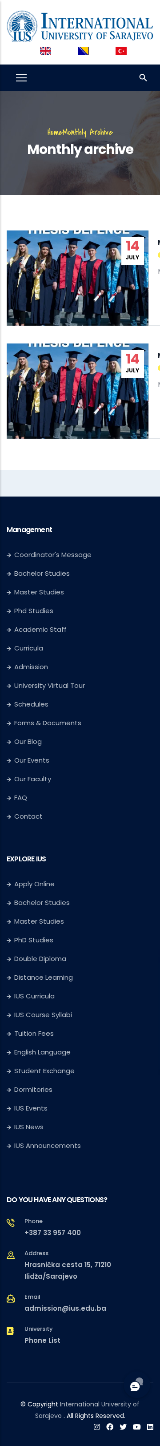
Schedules (31, 704)
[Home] (80, 24)
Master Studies (39, 592)
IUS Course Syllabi (43, 1014)
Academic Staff (40, 629)
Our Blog (28, 741)
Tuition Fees (34, 1033)
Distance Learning (43, 977)
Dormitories (33, 1089)
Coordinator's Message (53, 554)
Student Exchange (44, 1070)
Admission (31, 666)
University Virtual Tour (49, 685)
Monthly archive (88, 132)
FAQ (20, 797)
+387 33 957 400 (52, 1232)
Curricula (28, 648)
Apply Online (34, 884)
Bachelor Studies (42, 573)
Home (55, 132)
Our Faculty (32, 779)
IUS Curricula (34, 996)
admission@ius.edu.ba (65, 1308)
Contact (28, 816)
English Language (42, 1052)
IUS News (29, 1126)
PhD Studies (33, 940)
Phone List (42, 1340)
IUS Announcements (47, 1145)
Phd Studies (33, 610)
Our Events (31, 760)
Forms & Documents (47, 722)
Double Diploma (40, 958)
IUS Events (31, 1108)
